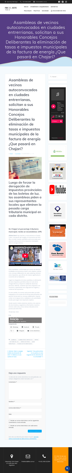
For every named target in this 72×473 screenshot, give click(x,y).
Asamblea (13, 339)
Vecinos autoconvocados (24, 343)
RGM (11, 153)
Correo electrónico (15, 408)
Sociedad (45, 11)
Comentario (13, 382)
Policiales (28, 11)
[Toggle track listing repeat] (59, 116)
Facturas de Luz (14, 341)
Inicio (26, 7)
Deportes (54, 7)
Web (10, 414)
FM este (11, 9)
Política (37, 11)
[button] (61, 121)
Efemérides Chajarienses (39, 7)
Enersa (36, 339)
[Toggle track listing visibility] (62, 116)
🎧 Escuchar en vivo (58, 11)
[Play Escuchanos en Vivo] (53, 106)
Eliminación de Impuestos (25, 339)
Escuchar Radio (54, 296)
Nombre (12, 401)
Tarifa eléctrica (25, 341)
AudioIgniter (60, 138)
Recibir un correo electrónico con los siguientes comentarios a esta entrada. (24, 421)
